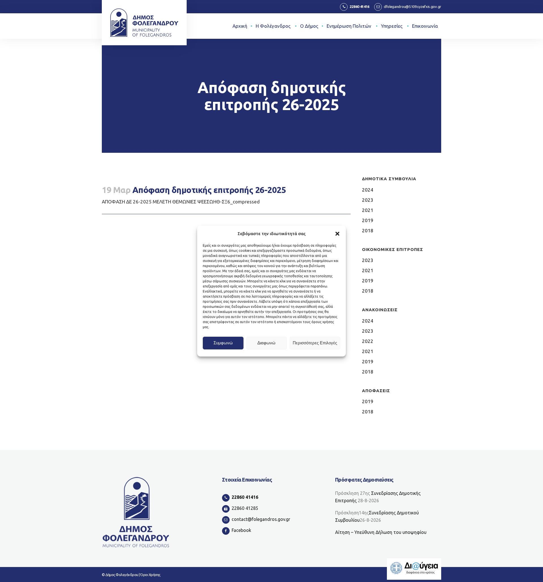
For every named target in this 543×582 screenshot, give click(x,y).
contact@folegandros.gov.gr (261, 519)
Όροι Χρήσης (150, 575)
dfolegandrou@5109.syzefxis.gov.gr (412, 6)
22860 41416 (359, 6)
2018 (367, 230)
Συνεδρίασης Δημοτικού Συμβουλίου (377, 516)
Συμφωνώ (223, 342)
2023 (367, 200)
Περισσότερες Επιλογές (315, 342)
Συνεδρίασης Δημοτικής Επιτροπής (378, 497)
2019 (367, 220)
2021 (367, 210)
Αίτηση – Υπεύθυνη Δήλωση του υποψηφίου (380, 532)
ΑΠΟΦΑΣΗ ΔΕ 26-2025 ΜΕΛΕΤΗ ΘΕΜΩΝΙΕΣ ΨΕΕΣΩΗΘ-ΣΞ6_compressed (181, 201)
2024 (367, 189)
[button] (337, 234)
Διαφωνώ (266, 342)
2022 (367, 341)
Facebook (241, 530)
